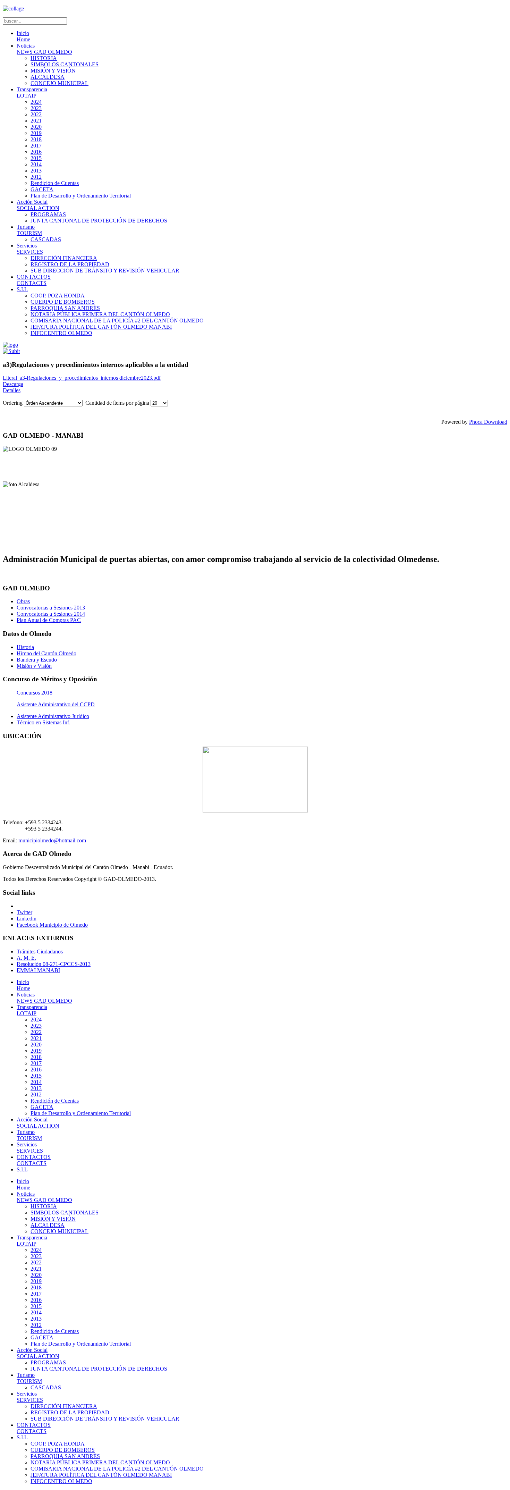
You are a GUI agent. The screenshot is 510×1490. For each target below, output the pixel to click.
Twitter (24, 912)
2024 (36, 102)
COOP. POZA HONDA (58, 295)
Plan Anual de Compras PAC (49, 620)
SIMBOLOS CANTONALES (65, 64)
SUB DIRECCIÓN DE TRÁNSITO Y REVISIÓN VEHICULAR (105, 270)
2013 (36, 171)
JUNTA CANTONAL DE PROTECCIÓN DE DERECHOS (99, 221)
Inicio (23, 36)
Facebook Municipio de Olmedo (52, 925)
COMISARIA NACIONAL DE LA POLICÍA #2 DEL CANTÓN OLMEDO (117, 320)
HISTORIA (44, 58)
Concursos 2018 (34, 693)
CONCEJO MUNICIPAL (59, 83)
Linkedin (26, 918)
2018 (36, 139)
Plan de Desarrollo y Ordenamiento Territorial (81, 196)
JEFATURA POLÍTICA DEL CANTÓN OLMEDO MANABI (101, 327)
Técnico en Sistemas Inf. (43, 722)
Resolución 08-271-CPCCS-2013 (54, 964)
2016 (36, 152)
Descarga (13, 384)
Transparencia (32, 92)
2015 (36, 158)
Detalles (11, 390)
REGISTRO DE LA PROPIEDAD (70, 264)
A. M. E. (26, 958)
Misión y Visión (34, 666)
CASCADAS (46, 239)
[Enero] (11, 351)
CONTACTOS (34, 280)
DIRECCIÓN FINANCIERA (64, 258)
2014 (36, 164)
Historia (25, 647)
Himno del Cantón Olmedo (46, 653)
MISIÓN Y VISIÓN (53, 71)
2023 (36, 108)
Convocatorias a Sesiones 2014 (51, 614)
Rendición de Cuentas (55, 183)
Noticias (44, 49)
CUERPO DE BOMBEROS (63, 302)
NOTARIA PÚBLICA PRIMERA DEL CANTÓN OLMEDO (100, 314)
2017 (36, 146)
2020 (36, 127)
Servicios (30, 249)
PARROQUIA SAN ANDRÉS (65, 308)
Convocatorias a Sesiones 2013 (51, 608)
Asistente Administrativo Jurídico (53, 716)
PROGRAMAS (48, 214)
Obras (23, 601)
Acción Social (38, 205)
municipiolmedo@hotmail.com (52, 840)
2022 (36, 114)
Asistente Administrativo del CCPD (56, 704)
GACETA (42, 189)
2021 (36, 121)
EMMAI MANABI (38, 970)
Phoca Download (488, 422)
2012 (36, 177)
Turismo (29, 230)
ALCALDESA (48, 77)
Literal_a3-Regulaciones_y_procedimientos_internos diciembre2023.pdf (82, 378)
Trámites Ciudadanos (40, 951)
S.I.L (22, 289)
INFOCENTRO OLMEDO (61, 333)
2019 (36, 133)
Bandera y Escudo (37, 660)
